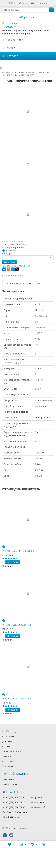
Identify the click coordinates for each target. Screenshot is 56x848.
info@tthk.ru (12, 817)
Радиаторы (18, 275)
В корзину (9, 262)
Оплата (6, 746)
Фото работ (8, 761)
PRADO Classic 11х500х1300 (16, 698)
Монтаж (6, 756)
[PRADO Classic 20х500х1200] (28, 593)
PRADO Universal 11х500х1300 (18, 550)
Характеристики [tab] (15, 283)
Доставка (7, 741)
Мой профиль (9, 784)
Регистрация (41, 3)
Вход (24, 3)
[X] (17, 269)
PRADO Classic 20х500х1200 (16, 624)
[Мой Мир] (13, 269)
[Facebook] (4, 835)
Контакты (7, 766)
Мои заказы (8, 779)
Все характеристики (13, 247)
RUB (11, 3)
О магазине (8, 736)
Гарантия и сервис (12, 751)
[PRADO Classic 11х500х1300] (28, 667)
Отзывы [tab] (35, 283)
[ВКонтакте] (4, 269)
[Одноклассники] (8, 269)
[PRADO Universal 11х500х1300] (28, 519)
